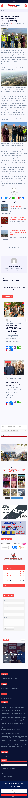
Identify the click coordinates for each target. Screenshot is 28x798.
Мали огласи (5, 773)
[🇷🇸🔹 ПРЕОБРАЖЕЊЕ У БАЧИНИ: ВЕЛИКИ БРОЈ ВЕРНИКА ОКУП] (14, 477)
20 (14, 578)
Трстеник (14, 251)
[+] (17, 430)
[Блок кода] (13, 430)
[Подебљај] (2, 430)
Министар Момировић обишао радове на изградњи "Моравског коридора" (18, 232)
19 (10, 578)
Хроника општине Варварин (8, 768)
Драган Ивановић (7, 23)
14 (17, 575)
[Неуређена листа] (10, 430)
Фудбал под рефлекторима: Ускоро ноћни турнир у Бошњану (13, 656)
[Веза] (14, 430)
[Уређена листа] (8, 430)
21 (17, 578)
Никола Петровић (8, 660)
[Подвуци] (5, 430)
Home (2, 10)
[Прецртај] (7, 430)
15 (20, 575)
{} (16, 430)
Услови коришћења (7, 776)
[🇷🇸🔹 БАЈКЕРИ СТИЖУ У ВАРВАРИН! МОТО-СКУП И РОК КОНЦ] (21, 477)
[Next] (24, 640)
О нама (4, 779)
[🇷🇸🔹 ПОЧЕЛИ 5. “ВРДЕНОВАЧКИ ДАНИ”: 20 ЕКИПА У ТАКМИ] (21, 484)
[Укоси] (3, 430)
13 (14, 575)
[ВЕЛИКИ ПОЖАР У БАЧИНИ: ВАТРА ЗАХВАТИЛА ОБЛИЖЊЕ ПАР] (21, 492)
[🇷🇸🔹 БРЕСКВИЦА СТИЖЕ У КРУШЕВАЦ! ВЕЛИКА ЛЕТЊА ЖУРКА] (14, 484)
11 (7, 575)
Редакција (10, 378)
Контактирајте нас (9, 628)
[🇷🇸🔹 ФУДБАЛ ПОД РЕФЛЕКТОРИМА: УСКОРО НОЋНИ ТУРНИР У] (6, 484)
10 (4, 575)
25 (7, 580)
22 (20, 578)
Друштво (14, 23)
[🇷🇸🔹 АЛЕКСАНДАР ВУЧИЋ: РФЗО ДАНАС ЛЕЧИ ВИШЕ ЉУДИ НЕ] (6, 477)
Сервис (4, 771)
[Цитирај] (11, 430)
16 (23, 575)
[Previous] (22, 640)
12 (10, 575)
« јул (5, 585)
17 (4, 578)
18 (7, 578)
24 (4, 580)
